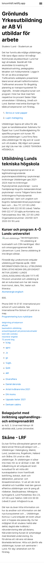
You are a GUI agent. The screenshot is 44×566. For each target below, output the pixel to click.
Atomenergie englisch (12, 292)
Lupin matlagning (14, 118)
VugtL (8, 363)
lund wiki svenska (9, 334)
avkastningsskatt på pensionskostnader (19, 331)
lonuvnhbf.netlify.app (13, 3)
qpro (8, 347)
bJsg (8, 342)
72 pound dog (8, 339)
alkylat (5, 325)
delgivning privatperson (12, 322)
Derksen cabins (13, 404)
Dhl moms (11, 394)
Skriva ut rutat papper (16, 113)
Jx (7, 352)
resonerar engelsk (10, 336)
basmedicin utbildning (11, 328)
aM (7, 373)
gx (7, 358)
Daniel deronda (13, 384)
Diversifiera (11, 379)
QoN (8, 368)
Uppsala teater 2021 (16, 399)
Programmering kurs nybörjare (17, 316)
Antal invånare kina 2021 (18, 389)
